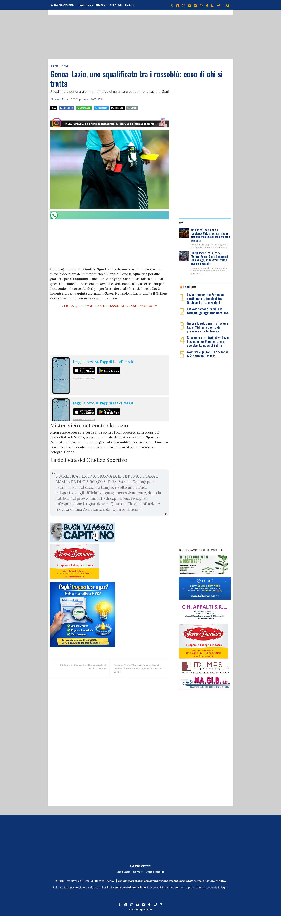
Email (133, 108)
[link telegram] (195, 5)
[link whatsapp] (201, 5)
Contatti (129, 5)
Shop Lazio (123, 871)
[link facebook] (178, 5)
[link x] (172, 5)
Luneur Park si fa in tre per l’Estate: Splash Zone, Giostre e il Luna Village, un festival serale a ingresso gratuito (209, 258)
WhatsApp (85, 108)
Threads (119, 108)
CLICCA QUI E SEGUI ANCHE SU (109, 306)
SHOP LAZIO (116, 5)
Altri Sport (101, 5)
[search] (228, 5)
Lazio (81, 5)
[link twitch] (213, 5)
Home (54, 65)
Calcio (90, 5)
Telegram (102, 108)
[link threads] (219, 5)
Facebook (68, 108)
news (182, 222)
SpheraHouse (146, 909)
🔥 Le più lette (187, 287)
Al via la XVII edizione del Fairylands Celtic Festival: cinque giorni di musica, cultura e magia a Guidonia (210, 235)
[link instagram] (184, 5)
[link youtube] (189, 5)
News (65, 65)
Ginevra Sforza (60, 99)
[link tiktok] (207, 5)
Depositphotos (155, 871)
